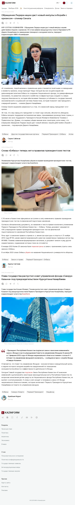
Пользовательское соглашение (12, 456)
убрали (28, 252)
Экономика (5, 440)
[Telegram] (10, 23)
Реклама (4, 490)
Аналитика (5, 436)
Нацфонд (50, 392)
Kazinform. (26, 294)
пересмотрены (38, 246)
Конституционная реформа (33, 8)
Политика (4, 433)
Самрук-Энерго (17, 392)
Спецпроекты (49, 8)
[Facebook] (14, 23)
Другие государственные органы (25, 134)
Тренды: (4, 8)
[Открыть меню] (71, 2)
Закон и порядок (67, 8)
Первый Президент (35, 392)
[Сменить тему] (65, 2)
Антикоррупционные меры (10, 467)
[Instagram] (2, 23)
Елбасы (5, 134)
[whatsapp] (6, 23)
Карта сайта (5, 483)
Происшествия (6, 429)
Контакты (4, 486)
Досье (57, 8)
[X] (18, 23)
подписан (29, 372)
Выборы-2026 (13, 8)
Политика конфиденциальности (12, 460)
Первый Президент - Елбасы (54, 134)
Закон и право (17, 260)
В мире (3, 444)
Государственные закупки (10, 471)
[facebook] (17, 417)
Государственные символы (11, 463)
